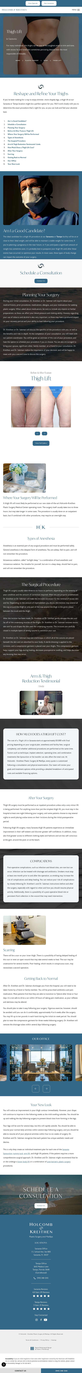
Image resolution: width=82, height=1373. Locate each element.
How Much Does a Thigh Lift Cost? (21, 148)
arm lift (27, 1153)
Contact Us (41, 281)
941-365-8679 (27, 1363)
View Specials (32, 3)
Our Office (12, 161)
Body (46, 60)
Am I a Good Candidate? (17, 121)
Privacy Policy (45, 1340)
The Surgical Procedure (17, 141)
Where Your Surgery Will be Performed (23, 134)
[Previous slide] (35, 1088)
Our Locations (49, 3)
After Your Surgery (15, 151)
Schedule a (41, 1192)
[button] (4, 1364)
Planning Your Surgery (16, 128)
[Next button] (44, 433)
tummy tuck (18, 1153)
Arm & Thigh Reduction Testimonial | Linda (24, 144)
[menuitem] (36, 1320)
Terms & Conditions (32, 1340)
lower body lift (24, 1162)
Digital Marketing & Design (43, 1348)
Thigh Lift (57, 60)
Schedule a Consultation (17, 124)
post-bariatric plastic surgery (58, 1162)
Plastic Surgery (32, 60)
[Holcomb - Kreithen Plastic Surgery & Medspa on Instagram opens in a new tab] (36, 1320)
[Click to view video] (41, 703)
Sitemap (53, 1340)
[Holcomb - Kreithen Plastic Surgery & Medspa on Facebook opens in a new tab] (41, 1320)
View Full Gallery (41, 443)
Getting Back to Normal (17, 158)
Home (18, 60)
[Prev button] (37, 433)
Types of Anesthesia (15, 138)
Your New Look (14, 164)
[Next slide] (46, 1088)
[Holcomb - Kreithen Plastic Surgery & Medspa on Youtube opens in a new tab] (45, 1320)
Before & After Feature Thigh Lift (21, 131)
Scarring (11, 154)
